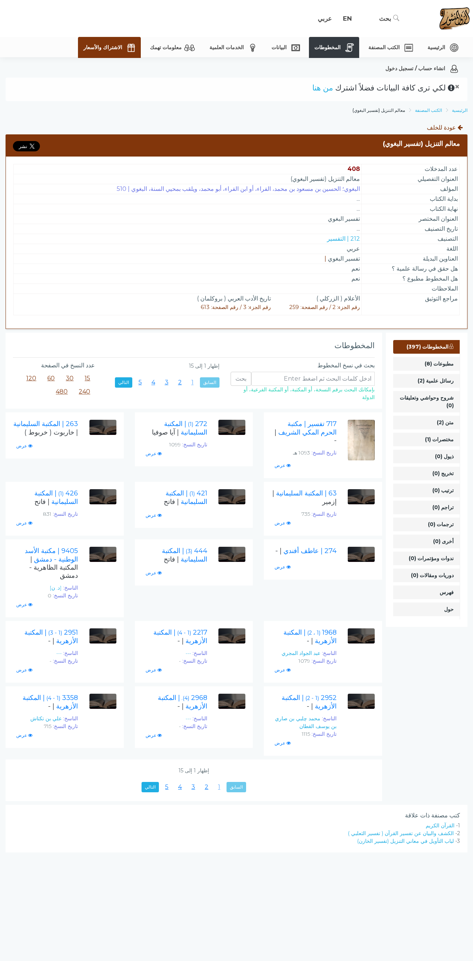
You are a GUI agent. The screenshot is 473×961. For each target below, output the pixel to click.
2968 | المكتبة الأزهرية (182, 702)
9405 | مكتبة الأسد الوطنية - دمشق (51, 563)
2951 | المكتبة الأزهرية (51, 636)
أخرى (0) (443, 541)
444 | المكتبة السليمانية (184, 555)
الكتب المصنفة (428, 110)
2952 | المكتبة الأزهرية (309, 702)
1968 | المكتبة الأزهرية (310, 636)
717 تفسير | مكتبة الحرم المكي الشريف (306, 432)
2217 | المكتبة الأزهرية (180, 636)
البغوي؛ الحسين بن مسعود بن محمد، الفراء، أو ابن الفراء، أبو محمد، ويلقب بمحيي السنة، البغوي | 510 (238, 188)
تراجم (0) (443, 507)
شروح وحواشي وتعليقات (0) (427, 401)
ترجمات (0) (441, 524)
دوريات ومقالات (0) (432, 575)
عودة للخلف (442, 127)
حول (449, 609)
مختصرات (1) (439, 439)
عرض (280, 465)
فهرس (447, 592)
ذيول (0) (444, 456)
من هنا (322, 87)
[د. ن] (56, 587)
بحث (386, 18)
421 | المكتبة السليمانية (185, 497)
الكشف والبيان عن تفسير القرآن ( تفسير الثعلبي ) (401, 833)
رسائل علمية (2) (436, 380)
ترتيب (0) (443, 490)
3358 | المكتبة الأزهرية (50, 702)
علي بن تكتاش (46, 718)
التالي (123, 382)
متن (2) (445, 422)
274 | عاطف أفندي (306, 551)
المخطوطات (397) (427, 346)
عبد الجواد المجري (301, 653)
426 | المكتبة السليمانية (56, 497)
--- (188, 653)
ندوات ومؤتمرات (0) (431, 558)
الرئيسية (459, 110)
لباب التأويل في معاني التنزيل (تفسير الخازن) (405, 841)
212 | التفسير (343, 238)
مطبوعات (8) (439, 363)
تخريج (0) (443, 473)
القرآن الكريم (440, 825)
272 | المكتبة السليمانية (179, 428)
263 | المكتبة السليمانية (45, 428)
